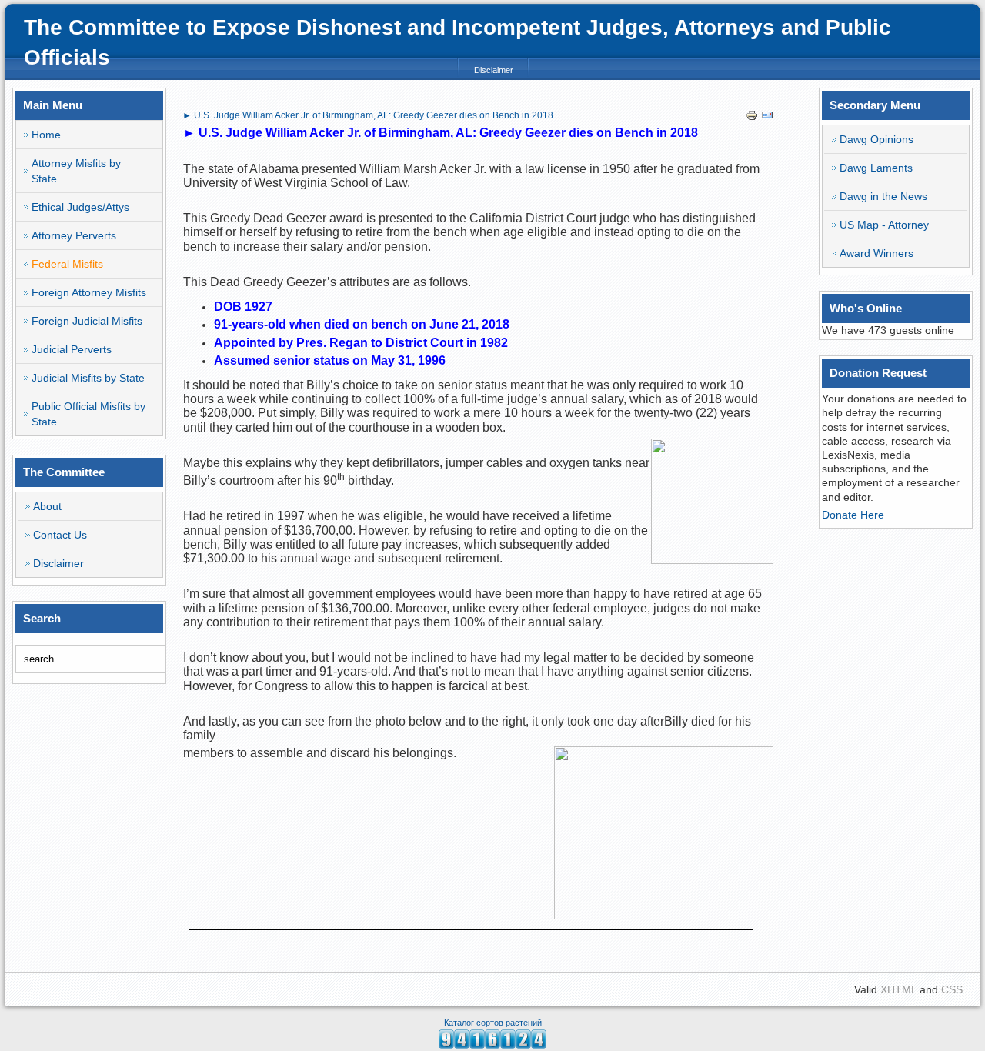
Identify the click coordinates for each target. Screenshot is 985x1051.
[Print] (752, 118)
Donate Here (853, 515)
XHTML (898, 989)
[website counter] (492, 1045)
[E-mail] (767, 118)
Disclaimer (493, 70)
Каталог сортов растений (493, 1022)
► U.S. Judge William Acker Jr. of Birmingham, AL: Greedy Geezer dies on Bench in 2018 (367, 115)
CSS (952, 989)
